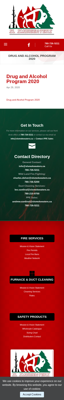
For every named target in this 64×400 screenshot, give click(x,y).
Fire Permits (32, 250)
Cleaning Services (32, 292)
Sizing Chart (32, 333)
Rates (32, 295)
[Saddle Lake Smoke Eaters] (32, 19)
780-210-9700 (32, 193)
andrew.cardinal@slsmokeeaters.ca (32, 201)
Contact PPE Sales (44, 139)
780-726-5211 (27, 135)
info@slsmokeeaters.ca (32, 166)
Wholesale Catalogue (32, 329)
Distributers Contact (32, 336)
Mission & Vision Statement (32, 246)
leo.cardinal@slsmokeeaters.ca (32, 189)
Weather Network (32, 258)
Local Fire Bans (32, 254)
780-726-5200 (32, 182)
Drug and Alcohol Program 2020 (23, 99)
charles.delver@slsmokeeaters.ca (32, 178)
